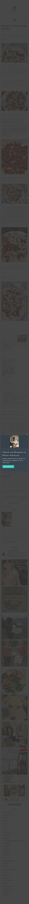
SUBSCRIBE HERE (8, 466)
